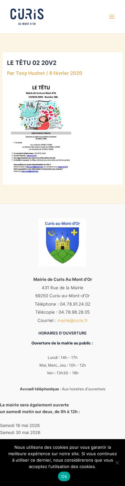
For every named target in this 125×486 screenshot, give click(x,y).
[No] (117, 462)
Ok (64, 476)
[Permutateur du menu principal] (112, 16)
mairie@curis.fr (72, 320)
